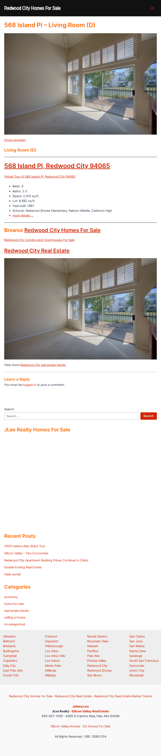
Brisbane (9, 646)
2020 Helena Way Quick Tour (24, 546)
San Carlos (137, 636)
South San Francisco (144, 661)
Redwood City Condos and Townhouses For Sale (39, 240)
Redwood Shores (99, 670)
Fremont (51, 636)
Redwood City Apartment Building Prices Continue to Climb (46, 560)
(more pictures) (15, 140)
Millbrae (50, 670)
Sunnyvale (136, 666)
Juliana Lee (80, 706)
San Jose (136, 641)
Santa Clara (137, 651)
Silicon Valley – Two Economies (26, 553)
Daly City (9, 666)
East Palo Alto (13, 670)
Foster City (11, 675)
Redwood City (97, 666)
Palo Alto (93, 656)
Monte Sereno (97, 636)
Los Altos (51, 651)
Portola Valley (96, 661)
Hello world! (12, 574)
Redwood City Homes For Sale (32, 8)
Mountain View (97, 641)
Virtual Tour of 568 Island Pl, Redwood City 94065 (39, 176)
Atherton (9, 636)
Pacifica (92, 651)
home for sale (14, 604)
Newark (92, 646)
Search (9, 409)
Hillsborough (54, 646)
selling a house (14, 617)
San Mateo (137, 646)
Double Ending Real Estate (23, 567)
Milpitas (50, 675)
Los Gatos (52, 661)
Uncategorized (14, 624)
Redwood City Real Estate (37, 250)
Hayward (51, 641)
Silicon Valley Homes (65, 726)
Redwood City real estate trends (43, 365)
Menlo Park (53, 666)
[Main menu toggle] (152, 8)
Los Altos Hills (55, 656)
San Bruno (94, 675)
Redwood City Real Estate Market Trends (123, 696)
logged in (29, 385)
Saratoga (135, 656)
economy (11, 597)
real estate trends (16, 611)
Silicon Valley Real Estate (90, 711)
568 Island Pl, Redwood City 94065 (57, 166)
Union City (136, 670)
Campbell (10, 656)
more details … (23, 215)
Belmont (9, 641)
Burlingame (11, 651)
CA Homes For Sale (96, 726)
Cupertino (10, 661)
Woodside (136, 675)
